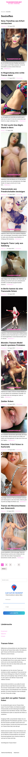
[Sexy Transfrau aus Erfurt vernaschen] (14, 45)
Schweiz (3, 130)
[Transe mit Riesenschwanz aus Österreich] (14, 531)
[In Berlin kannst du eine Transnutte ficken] (14, 313)
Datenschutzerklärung (6, 752)
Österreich (3, 248)
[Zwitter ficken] (14, 419)
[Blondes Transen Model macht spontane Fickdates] (14, 369)
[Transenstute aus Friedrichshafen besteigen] (14, 214)
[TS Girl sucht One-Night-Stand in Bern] (14, 155)
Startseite (3, 11)
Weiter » (4, 568)
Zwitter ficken (7, 401)
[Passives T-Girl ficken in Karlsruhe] (14, 474)
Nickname (8, 599)
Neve (7, 755)
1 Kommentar (19, 194)
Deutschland (3, 26)
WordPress (19, 755)
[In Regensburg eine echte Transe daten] (14, 97)
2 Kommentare (19, 78)
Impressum (16, 752)
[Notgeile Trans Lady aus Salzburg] (14, 264)
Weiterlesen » (7, 68)
